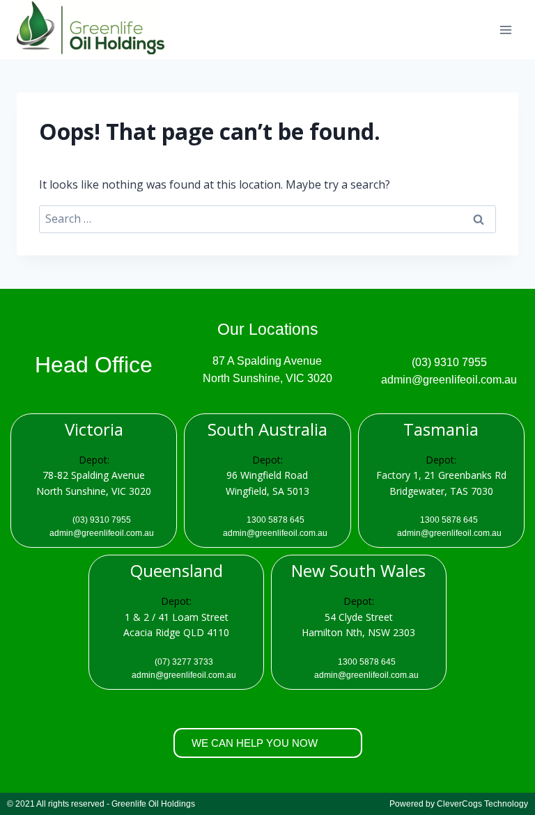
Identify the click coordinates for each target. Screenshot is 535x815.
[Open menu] (505, 29)
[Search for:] (267, 218)
